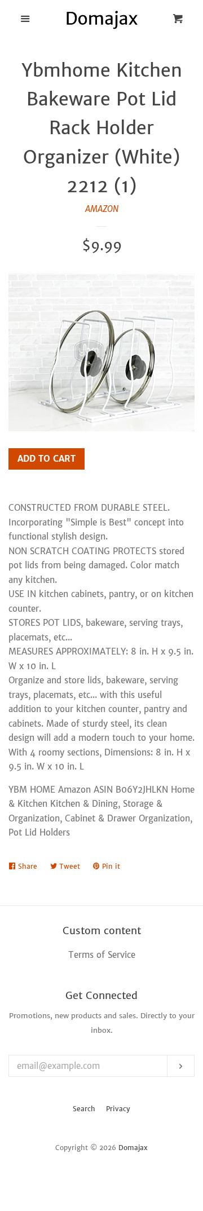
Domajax (133, 1147)
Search (84, 1108)
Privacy (118, 1108)
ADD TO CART (46, 458)
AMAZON (101, 209)
